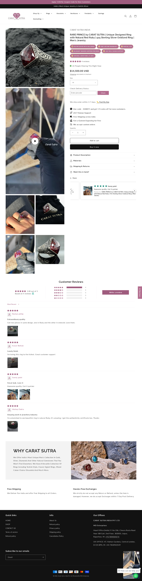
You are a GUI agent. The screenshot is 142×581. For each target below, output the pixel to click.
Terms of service (12, 532)
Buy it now (94, 147)
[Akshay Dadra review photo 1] (12, 426)
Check (103, 93)
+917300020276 (112, 537)
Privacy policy (54, 528)
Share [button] (75, 178)
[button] (125, 16)
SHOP (8, 524)
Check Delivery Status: (79, 88)
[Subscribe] (42, 557)
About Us (52, 520)
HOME (8, 520)
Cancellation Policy (56, 536)
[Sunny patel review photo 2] (24, 394)
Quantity (73, 128)
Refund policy (11, 536)
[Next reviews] (134, 190)
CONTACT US (11, 528)
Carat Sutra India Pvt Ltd (65, 576)
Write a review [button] (115, 292)
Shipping (73, 74)
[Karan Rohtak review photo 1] (12, 362)
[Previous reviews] (71, 190)
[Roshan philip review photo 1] (12, 331)
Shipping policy (55, 532)
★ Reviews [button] (140, 292)
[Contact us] (135, 575)
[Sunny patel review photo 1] (12, 394)
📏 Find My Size (103, 102)
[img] (12, 310)
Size (71, 78)
